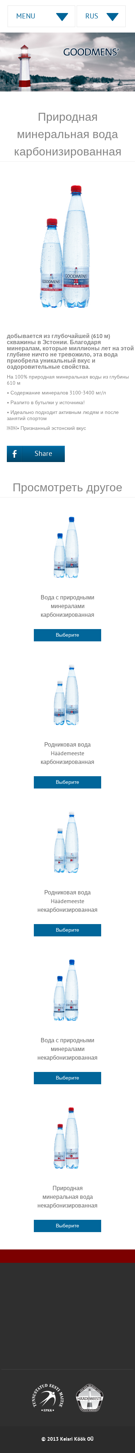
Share (43, 454)
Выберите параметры (67, 636)
